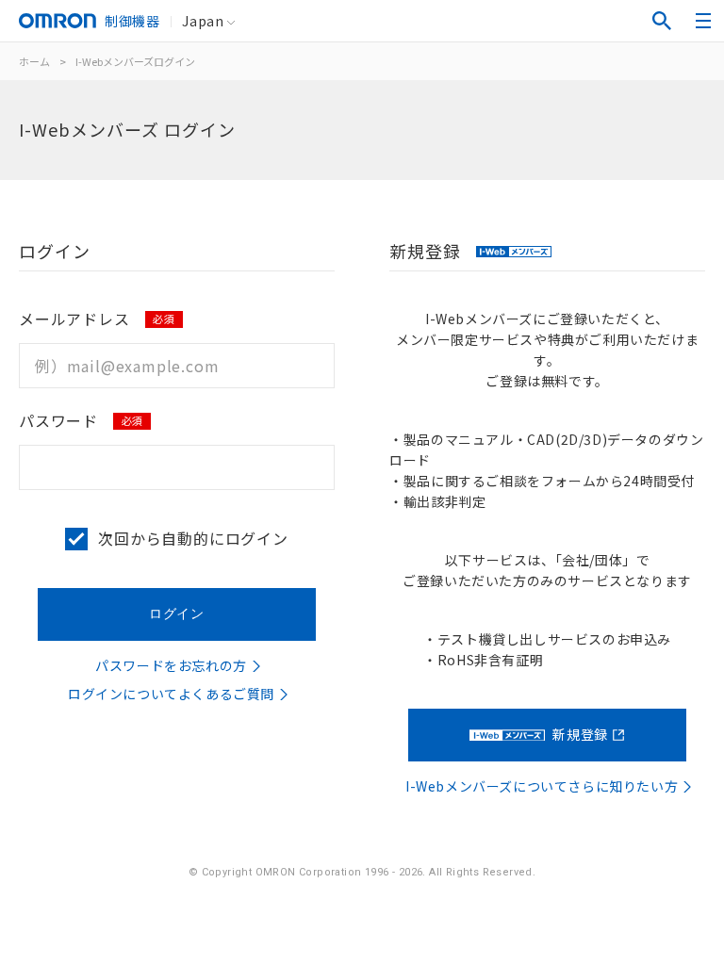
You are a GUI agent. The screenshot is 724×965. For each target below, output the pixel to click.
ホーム (34, 61)
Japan (202, 20)
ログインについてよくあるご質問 (171, 693)
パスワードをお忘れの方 (171, 665)
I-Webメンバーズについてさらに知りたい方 (541, 786)
